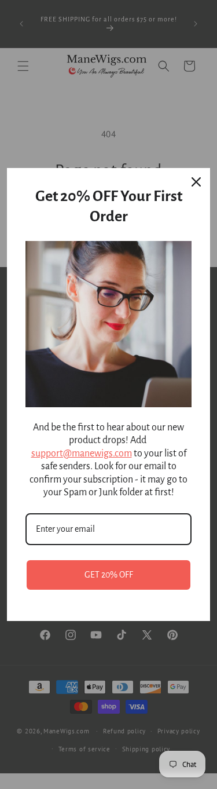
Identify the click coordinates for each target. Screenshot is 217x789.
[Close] (196, 182)
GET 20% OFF (108, 574)
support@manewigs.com (81, 453)
